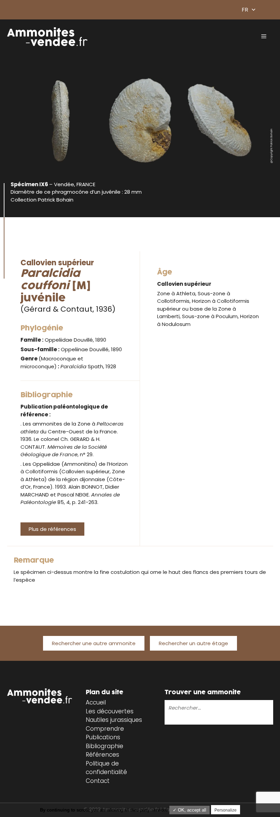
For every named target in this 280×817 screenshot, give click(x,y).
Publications (103, 737)
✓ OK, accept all (189, 810)
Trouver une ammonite (203, 692)
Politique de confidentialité (106, 767)
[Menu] (263, 36)
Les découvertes (110, 711)
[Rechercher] (169, 719)
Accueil (96, 702)
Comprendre (105, 729)
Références (102, 755)
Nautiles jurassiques (114, 720)
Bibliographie (104, 746)
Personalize (225, 810)
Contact (98, 781)
